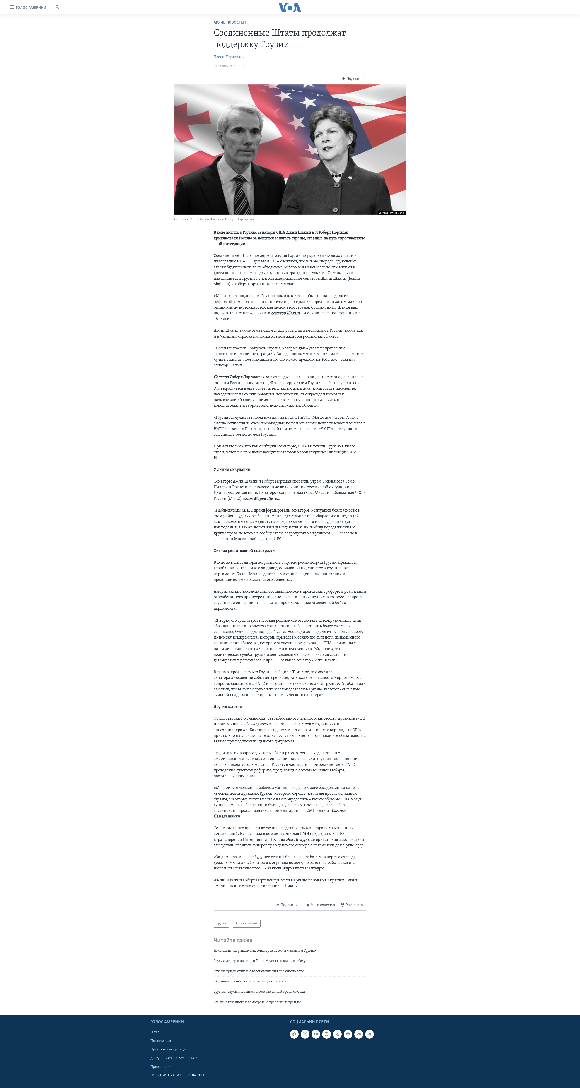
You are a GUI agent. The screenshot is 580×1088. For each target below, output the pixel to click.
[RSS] (337, 1034)
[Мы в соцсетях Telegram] (369, 1034)
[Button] (354, 79)
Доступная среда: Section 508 (173, 1058)
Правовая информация (169, 1050)
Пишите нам (160, 1041)
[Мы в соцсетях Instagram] (326, 1034)
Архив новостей (230, 23)
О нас (154, 1032)
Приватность (160, 1067)
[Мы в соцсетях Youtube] (316, 1034)
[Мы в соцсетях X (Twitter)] (305, 1034)
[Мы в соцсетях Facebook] (294, 1034)
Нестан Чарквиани (229, 57)
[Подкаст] (348, 1034)
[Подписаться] (358, 1034)
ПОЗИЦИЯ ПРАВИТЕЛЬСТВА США (177, 1075)
